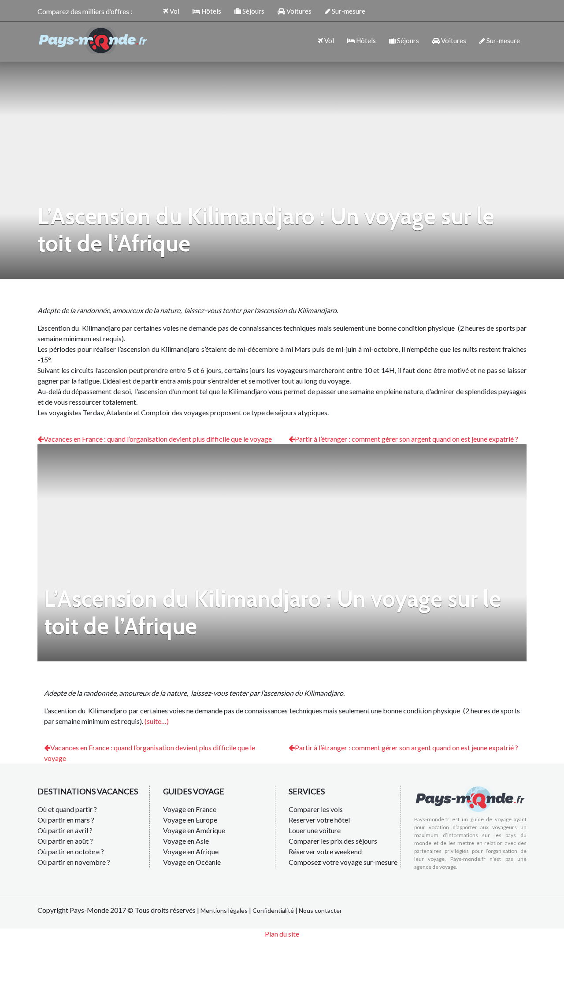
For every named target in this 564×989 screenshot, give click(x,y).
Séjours (252, 11)
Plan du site (282, 934)
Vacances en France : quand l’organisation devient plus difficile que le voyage (158, 439)
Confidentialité (273, 910)
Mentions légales (224, 910)
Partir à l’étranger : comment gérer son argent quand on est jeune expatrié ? (406, 439)
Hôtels (210, 11)
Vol (173, 11)
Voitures (298, 11)
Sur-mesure (347, 11)
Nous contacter (320, 910)
